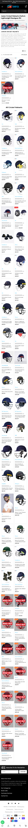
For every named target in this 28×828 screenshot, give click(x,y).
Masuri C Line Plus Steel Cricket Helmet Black (7, 635)
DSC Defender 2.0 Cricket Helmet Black (7, 201)
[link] (2, 826)
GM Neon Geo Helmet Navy (20, 589)
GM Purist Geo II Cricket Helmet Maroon (20, 661)
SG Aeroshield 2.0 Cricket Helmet (6, 613)
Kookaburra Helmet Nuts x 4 (6, 249)
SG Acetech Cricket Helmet (6, 298)
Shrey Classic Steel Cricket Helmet (19, 249)
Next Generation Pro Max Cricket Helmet (7, 416)
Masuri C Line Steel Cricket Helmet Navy (7, 346)
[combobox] (12, 11)
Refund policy (20, 806)
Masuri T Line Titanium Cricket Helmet (20, 513)
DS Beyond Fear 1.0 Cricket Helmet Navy (20, 489)
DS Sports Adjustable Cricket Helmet (7, 177)
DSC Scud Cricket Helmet (19, 298)
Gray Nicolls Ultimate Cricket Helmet (7, 758)
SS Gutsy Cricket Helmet (19, 225)
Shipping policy (9, 812)
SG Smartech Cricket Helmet (7, 274)
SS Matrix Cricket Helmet (19, 274)
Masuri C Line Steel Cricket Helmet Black (20, 637)
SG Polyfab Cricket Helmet (19, 346)
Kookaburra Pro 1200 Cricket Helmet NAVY (7, 322)
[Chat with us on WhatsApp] (2, 822)
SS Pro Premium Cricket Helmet (20, 177)
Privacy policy (9, 809)
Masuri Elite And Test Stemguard (20, 682)
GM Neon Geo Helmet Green (7, 734)
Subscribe (23, 771)
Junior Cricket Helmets (20, 20)
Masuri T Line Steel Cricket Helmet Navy (7, 541)
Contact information (19, 812)
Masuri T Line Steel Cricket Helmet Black (20, 392)
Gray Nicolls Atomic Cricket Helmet (19, 370)
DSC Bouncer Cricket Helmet (20, 129)
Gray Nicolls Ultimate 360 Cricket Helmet (7, 440)
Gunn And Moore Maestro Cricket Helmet (6, 464)
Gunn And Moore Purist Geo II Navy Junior (20, 76)
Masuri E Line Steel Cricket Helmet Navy (7, 707)
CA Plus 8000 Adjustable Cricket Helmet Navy (6, 129)
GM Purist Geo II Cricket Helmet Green (7, 686)
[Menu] (2, 6)
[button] (25, 6)
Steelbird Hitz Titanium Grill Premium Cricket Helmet (7, 489)
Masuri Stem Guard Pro (7, 391)
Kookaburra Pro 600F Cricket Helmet (7, 76)
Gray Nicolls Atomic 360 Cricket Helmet (6, 225)
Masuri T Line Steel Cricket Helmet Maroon (20, 734)
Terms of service (19, 809)
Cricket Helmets (10, 20)
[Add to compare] (11, 60)
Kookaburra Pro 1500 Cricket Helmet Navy (20, 565)
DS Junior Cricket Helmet (6, 100)
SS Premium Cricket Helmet (6, 519)
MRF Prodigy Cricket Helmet (6, 661)
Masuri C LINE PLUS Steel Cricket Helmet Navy (20, 322)
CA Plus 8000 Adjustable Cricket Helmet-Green (19, 710)
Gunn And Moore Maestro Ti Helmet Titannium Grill (19, 464)
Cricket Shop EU (12, 806)
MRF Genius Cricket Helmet (19, 440)
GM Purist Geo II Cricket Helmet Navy (20, 153)
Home (4, 20)
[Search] (25, 11)
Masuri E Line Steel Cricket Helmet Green (20, 541)
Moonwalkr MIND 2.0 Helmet (7, 370)
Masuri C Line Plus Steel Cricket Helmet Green (7, 565)
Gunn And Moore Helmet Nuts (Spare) (6, 589)
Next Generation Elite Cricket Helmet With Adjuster (20, 416)
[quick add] (11, 63)
